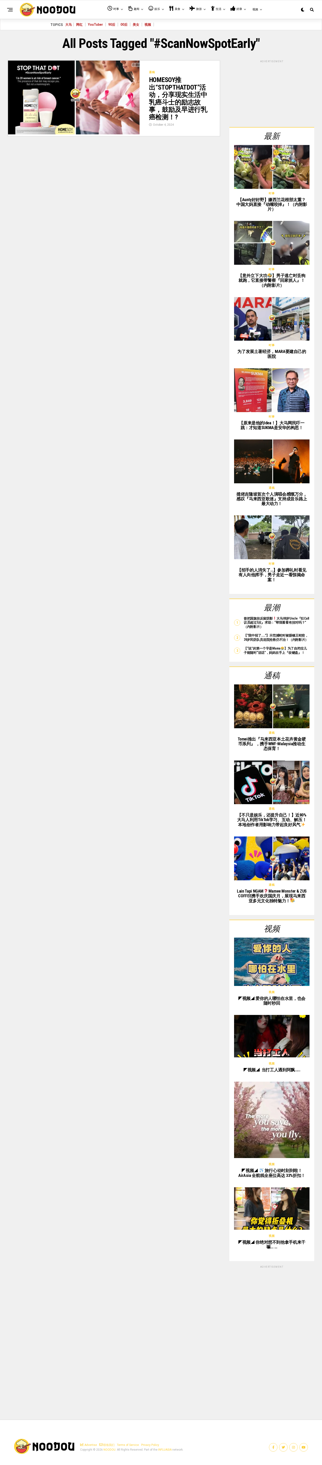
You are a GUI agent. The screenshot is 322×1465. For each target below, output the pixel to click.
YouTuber (95, 24)
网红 (79, 24)
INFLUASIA (165, 1449)
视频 (147, 24)
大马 (68, 24)
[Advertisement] (271, 92)
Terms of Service (128, 1445)
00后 (124, 24)
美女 (136, 24)
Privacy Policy (150, 1445)
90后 (111, 24)
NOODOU (109, 1449)
